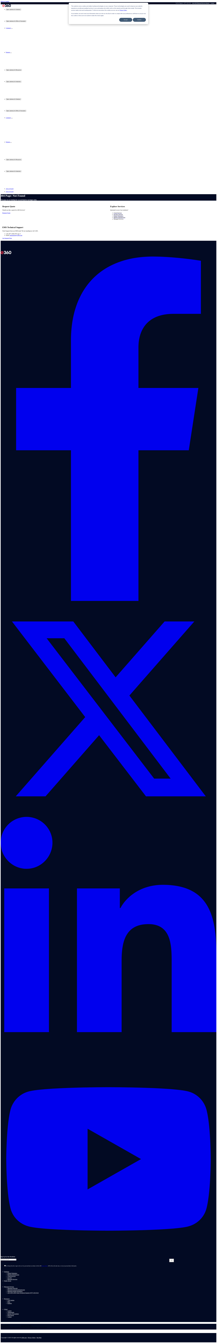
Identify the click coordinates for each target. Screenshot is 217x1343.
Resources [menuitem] (7, 1299)
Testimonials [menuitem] (10, 1312)
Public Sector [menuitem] (7, 1281)
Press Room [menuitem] (10, 1315)
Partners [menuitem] (9, 1303)
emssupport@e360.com (16, 235)
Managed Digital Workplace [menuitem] (15, 1291)
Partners (8, 52)
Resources (13, 70)
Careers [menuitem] (9, 1311)
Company (8, 28)
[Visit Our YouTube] (108, 1254)
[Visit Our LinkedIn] (108, 1062)
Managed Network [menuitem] (12, 1288)
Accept (126, 19)
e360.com (24, 1337)
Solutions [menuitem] (6, 1271)
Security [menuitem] (9, 1278)
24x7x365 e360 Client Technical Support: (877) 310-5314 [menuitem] (23, 1293)
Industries (13, 81)
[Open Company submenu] (12, 28)
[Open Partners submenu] (11, 142)
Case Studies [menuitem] (10, 1300)
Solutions (13, 9)
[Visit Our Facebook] (108, 600)
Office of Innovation (16, 21)
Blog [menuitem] (8, 1302)
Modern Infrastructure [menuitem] (13, 1274)
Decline (139, 19)
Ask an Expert (9, 188)
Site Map (39, 1337)
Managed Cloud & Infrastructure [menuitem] (16, 1290)
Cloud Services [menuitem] (11, 1276)
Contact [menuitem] (9, 1317)
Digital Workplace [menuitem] (12, 1273)
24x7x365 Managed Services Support (200, 3)
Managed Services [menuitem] (12, 1279)
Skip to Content (5, 1)
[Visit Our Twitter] (108, 816)
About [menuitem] (5, 1309)
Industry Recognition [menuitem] (13, 1314)
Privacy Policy (123, 10)
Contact (212, 3)
